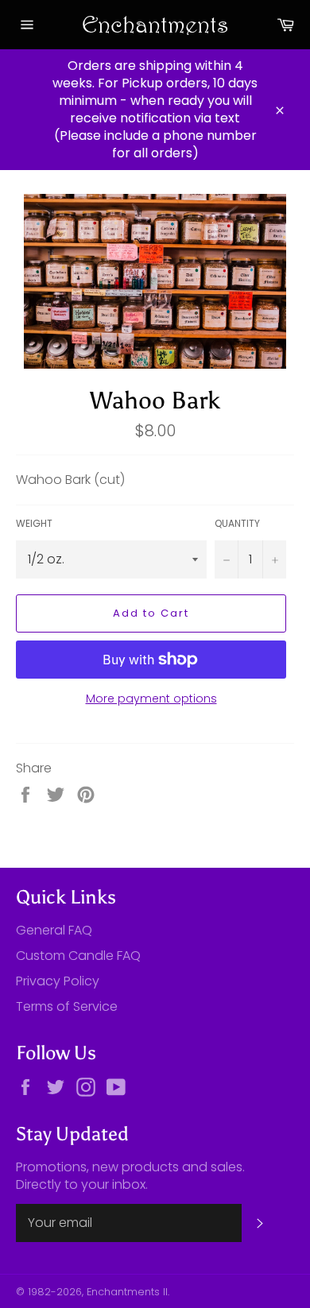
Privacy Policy (57, 981)
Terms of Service (67, 1006)
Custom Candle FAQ (78, 955)
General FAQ (54, 930)
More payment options (151, 698)
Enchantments (155, 24)
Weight (34, 523)
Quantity (237, 523)
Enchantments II (127, 1291)
